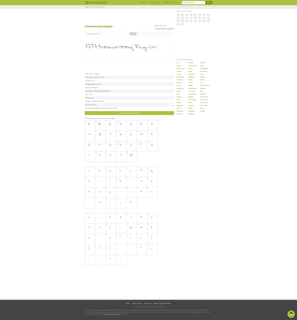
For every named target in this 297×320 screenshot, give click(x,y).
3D (177, 63)
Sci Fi (179, 108)
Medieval (203, 94)
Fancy (190, 83)
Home (87, 7)
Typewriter (180, 111)
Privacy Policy (137, 303)
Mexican (179, 97)
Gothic (179, 85)
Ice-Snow (191, 91)
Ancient (191, 63)
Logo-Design (192, 94)
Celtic (190, 71)
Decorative (180, 77)
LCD (178, 94)
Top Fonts (143, 2)
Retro (190, 102)
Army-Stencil (192, 66)
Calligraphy (204, 68)
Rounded (179, 105)
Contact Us (147, 303)
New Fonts (155, 2)
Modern (190, 97)
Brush (190, 68)
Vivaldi (202, 111)
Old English (192, 100)
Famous (179, 83)
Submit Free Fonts (170, 2)
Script (190, 108)
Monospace (204, 97)
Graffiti (190, 85)
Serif (201, 108)
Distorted (180, 80)
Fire (201, 83)
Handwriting (192, 88)
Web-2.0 (179, 114)
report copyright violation (111, 314)
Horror (179, 91)
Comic (179, 74)
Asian (202, 66)
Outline (179, 102)
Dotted (190, 80)
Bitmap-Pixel (181, 68)
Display (202, 77)
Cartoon (179, 71)
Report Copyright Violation (162, 303)
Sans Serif (203, 105)
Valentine (191, 111)
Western (191, 114)
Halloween (180, 88)
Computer (191, 74)
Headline (203, 88)
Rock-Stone (204, 102)
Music (179, 100)
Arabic (179, 66)
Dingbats (191, 77)
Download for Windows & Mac (129, 113)
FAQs (128, 303)
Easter (202, 80)
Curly (202, 74)
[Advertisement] (129, 17)
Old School (204, 100)
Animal (202, 63)
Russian (191, 105)
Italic (201, 91)
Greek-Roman (204, 85)
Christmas (203, 71)
